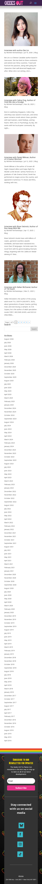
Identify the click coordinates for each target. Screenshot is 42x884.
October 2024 (9, 415)
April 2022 (7, 519)
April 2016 (7, 740)
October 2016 (9, 727)
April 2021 (7, 560)
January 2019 (9, 654)
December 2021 (10, 533)
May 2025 (7, 391)
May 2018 (7, 682)
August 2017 (9, 706)
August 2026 (9, 339)
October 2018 (9, 664)
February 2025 (9, 401)
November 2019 (10, 619)
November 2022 (10, 495)
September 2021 (10, 543)
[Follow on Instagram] (20, 844)
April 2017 (7, 713)
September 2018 (10, 668)
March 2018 (8, 689)
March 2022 (8, 522)
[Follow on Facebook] (20, 834)
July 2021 (7, 550)
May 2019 (7, 640)
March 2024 (8, 439)
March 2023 (8, 481)
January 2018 (9, 692)
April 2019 (7, 644)
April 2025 (7, 394)
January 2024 (9, 446)
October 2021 (9, 540)
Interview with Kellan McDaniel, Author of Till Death (20, 288)
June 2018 (7, 678)
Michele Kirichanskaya (14, 52)
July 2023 (7, 467)
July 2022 (7, 509)
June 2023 (7, 471)
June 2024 (7, 429)
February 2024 (9, 443)
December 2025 (10, 367)
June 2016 (7, 734)
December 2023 (10, 450)
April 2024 (7, 436)
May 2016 (7, 737)
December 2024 (10, 408)
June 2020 (7, 595)
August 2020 (9, 588)
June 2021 (7, 554)
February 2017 (9, 716)
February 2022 (9, 526)
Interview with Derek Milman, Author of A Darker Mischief (20, 158)
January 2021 (9, 571)
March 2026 (8, 356)
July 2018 (7, 675)
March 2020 (8, 606)
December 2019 (10, 616)
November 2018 (10, 661)
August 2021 (9, 547)
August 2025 (9, 381)
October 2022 (9, 498)
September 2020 (10, 585)
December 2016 (10, 720)
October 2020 (9, 581)
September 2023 (10, 460)
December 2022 (10, 491)
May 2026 (7, 349)
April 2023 (7, 477)
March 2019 (8, 647)
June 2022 (7, 512)
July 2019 (7, 633)
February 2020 (9, 609)
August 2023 (9, 464)
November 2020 (10, 578)
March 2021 (8, 564)
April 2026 (7, 353)
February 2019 (9, 650)
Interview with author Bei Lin (16, 50)
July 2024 (7, 425)
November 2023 (10, 453)
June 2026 (7, 346)
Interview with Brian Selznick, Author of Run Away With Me (21, 227)
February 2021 (9, 567)
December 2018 (10, 657)
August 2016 (9, 730)
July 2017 (7, 709)
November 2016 (10, 723)
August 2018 (9, 671)
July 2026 (7, 342)
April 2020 (7, 602)
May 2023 (7, 474)
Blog (36, 52)
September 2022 (10, 502)
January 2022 (9, 529)
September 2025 (10, 377)
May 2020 (7, 599)
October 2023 (9, 457)
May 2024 (7, 432)
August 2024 (9, 422)
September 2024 (10, 419)
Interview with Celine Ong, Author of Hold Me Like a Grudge (19, 101)
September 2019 (10, 626)
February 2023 (9, 484)
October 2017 (9, 699)
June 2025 (7, 387)
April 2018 (7, 685)
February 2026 (9, 360)
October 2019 (9, 623)
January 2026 (9, 363)
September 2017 (10, 702)
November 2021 (10, 536)
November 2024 (10, 412)
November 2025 (10, 370)
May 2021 (7, 557)
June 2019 (7, 637)
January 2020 (9, 612)
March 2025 (8, 398)
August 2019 (9, 630)
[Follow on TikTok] (20, 854)
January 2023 (9, 488)
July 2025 (7, 384)
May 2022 (7, 515)
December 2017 (10, 696)
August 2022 (9, 505)
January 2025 (9, 405)
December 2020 (10, 574)
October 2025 (9, 374)
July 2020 (7, 592)
